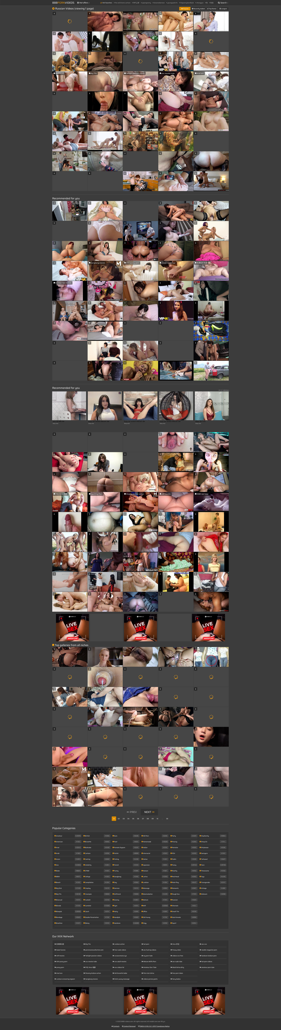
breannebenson (159, 3)
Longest (224, 8)
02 (119, 818)
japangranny (146, 3)
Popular (186, 8)
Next (148, 812)
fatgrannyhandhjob (187, 3)
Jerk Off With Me (58, 421)
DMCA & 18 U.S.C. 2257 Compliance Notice (155, 1026)
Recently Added (199, 8)
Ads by (224, 390)
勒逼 (211, 3)
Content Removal (129, 1026)
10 (157, 818)
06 (138, 818)
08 (148, 818)
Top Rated (212, 8)
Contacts (116, 1026)
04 (128, 818)
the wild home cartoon (122, 3)
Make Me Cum (200, 421)
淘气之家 (136, 3)
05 (133, 818)
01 (114, 818)
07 (143, 818)
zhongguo (199, 3)
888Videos (63, 3)
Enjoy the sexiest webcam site (98, 421)
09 (153, 818)
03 (124, 818)
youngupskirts (172, 3)
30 (167, 818)
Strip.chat (55, 423)
